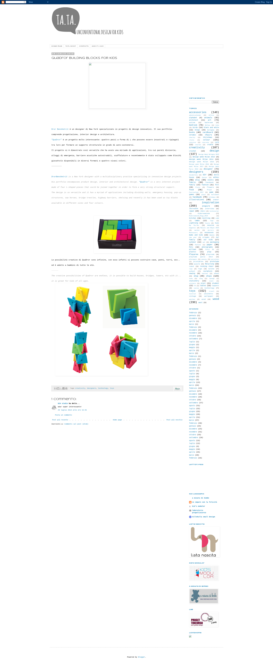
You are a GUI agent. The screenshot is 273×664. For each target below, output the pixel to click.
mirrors (211, 230)
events (211, 180)
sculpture (207, 271)
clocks (191, 140)
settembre (193, 339)
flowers (210, 187)
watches (192, 299)
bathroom (209, 122)
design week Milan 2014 (201, 159)
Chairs (208, 135)
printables (198, 261)
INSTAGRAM (193, 209)
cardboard (208, 132)
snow (191, 278)
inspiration (210, 202)
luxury (207, 223)
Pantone (198, 245)
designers (91, 388)
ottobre (192, 336)
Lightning (193, 223)
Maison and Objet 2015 (209, 228)
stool (203, 283)
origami (205, 237)
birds (195, 128)
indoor (216, 200)
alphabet (193, 118)
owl (204, 242)
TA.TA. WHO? (70, 46)
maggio (192, 348)
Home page (117, 420)
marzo (191, 324)
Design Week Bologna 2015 (208, 154)
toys (112, 388)
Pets (191, 247)
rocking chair (207, 266)
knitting (206, 218)
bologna (210, 130)
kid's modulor (198, 506)
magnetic (192, 228)
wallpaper (208, 296)
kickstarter (214, 211)
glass (203, 194)
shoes (216, 273)
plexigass (193, 259)
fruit (209, 190)
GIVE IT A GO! (98, 46)
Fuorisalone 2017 (196, 192)
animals (208, 117)
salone (211, 269)
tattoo (196, 288)
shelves (205, 273)
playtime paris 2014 (201, 257)
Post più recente (60, 420)
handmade (197, 197)
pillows (192, 249)
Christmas (207, 137)
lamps (197, 221)
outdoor (192, 242)
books (192, 132)
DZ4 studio (63, 404)
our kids (208, 240)
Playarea (193, 254)
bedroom (193, 125)
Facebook (210, 182)
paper (209, 244)
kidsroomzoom (204, 213)
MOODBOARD (209, 232)
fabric (192, 182)
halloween (215, 194)
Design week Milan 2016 (199, 164)
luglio (192, 342)
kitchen (192, 218)
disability (193, 175)
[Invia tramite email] (55, 388)
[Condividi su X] (60, 388)
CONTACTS (84, 46)
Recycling (209, 264)
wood (216, 299)
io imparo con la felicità (204, 502)
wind (204, 299)
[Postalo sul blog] (58, 388)
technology (103, 388)
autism (192, 122)
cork (217, 142)
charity (192, 137)
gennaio (192, 316)
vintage (192, 296)
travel (211, 291)
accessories (197, 112)
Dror (53, 129)
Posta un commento (63, 415)
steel (211, 281)
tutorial (192, 294)
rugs (200, 269)
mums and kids (196, 235)
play (209, 252)
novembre (193, 333)
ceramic (192, 135)
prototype (214, 262)
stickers (192, 283)
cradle (210, 145)
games (191, 195)
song (201, 278)
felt (217, 185)
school (192, 271)
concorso (192, 142)
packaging (214, 242)
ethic (216, 177)
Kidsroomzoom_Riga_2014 (198, 216)
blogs (197, 130)
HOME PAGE (56, 46)
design (214, 150)
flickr (197, 187)
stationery (194, 281)
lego (211, 221)
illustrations (196, 199)
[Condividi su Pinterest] (66, 388)
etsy (197, 180)
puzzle (197, 264)
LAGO (217, 218)
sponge (211, 278)
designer (208, 169)
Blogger (141, 657)
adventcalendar (195, 115)
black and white (211, 128)
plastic (192, 252)
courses (198, 145)
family (192, 185)
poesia (204, 259)
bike (217, 125)
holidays (212, 197)
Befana (207, 125)
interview (209, 209)
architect (193, 120)
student (215, 283)
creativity (80, 388)
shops (209, 276)
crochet (192, 151)
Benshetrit (62, 129)
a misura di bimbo (200, 498)
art (209, 120)
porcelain (215, 259)
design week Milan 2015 (201, 162)
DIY (204, 175)
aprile (192, 321)
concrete (205, 142)
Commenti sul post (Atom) (76, 424)
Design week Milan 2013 (204, 157)
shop (196, 276)
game (211, 192)
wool (200, 303)
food (191, 190)
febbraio (193, 313)
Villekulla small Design (203, 517)
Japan (191, 211)
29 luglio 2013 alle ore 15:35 (72, 410)
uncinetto (208, 294)
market (197, 230)
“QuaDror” (56, 140)
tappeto (215, 286)
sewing (192, 274)
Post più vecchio (174, 420)
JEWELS (202, 211)
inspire (206, 206)
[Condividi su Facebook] (63, 388)
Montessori (193, 232)
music (212, 235)
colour (206, 140)
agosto (192, 371)
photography (207, 247)
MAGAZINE (210, 225)
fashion (205, 185)
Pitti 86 (209, 249)
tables (203, 286)
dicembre (193, 318)
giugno (192, 345)
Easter (204, 177)
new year (193, 237)
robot (191, 266)
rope (191, 269)
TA (195, 286)
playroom (210, 254)
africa (211, 115)
